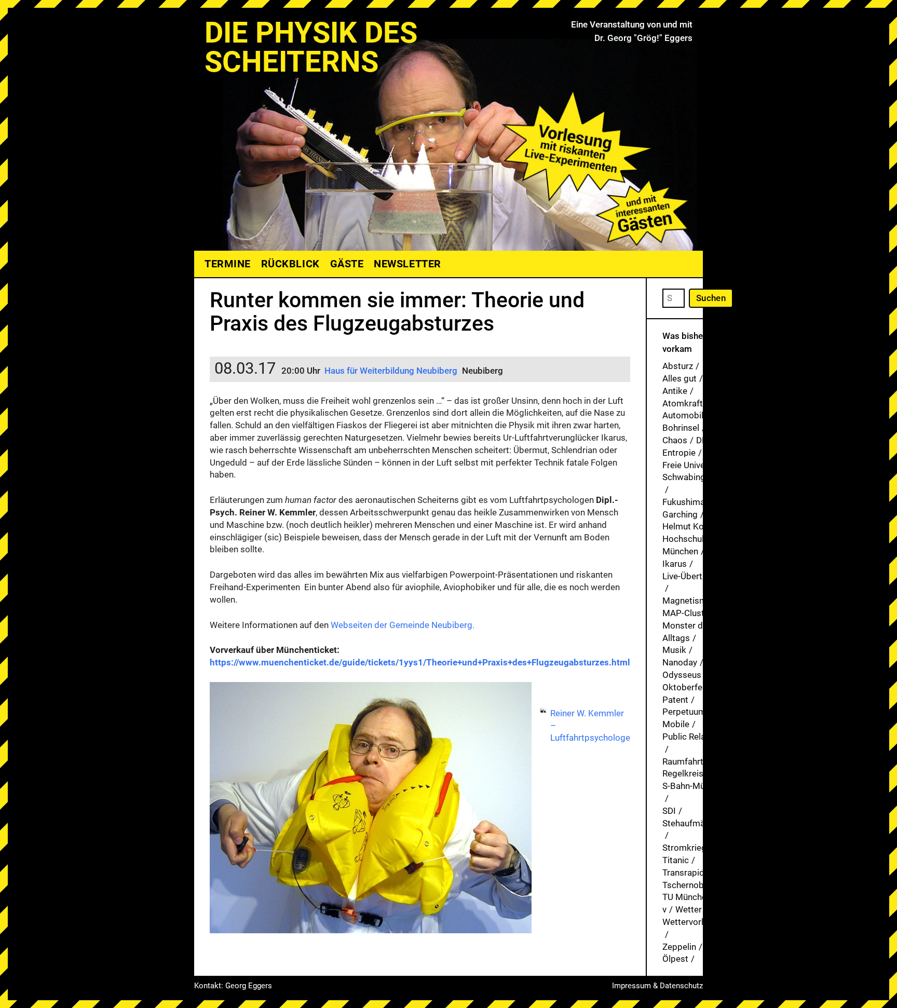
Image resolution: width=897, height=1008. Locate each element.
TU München (686, 897)
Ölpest (675, 958)
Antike (674, 391)
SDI (669, 811)
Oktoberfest (686, 687)
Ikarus (674, 564)
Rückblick (290, 263)
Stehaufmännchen (697, 823)
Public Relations (693, 736)
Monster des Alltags (687, 631)
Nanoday (679, 662)
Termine (228, 263)
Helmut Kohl (686, 526)
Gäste (347, 263)
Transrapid (683, 872)
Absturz (677, 366)
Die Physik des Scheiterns (311, 47)
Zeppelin (679, 947)
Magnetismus (689, 600)
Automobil (682, 415)
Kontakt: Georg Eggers (233, 985)
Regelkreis (682, 773)
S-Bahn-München (695, 786)
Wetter (688, 909)
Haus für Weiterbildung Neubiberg (390, 370)
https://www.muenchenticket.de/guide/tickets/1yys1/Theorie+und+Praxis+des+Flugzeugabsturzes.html (420, 662)
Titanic (675, 860)
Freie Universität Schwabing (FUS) (695, 471)
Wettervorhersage (697, 922)
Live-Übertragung (696, 576)
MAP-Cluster (687, 613)
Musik (674, 650)
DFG (704, 440)
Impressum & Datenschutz (657, 985)
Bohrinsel (680, 428)
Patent (675, 699)
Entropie (679, 452)
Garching (680, 514)
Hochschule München (685, 545)
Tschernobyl (686, 885)
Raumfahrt (682, 761)
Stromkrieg (684, 847)
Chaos (674, 440)
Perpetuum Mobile (684, 717)
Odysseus (681, 675)
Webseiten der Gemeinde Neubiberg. (402, 625)
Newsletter (407, 263)
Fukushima (683, 502)
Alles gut (679, 378)
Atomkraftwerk (692, 403)
